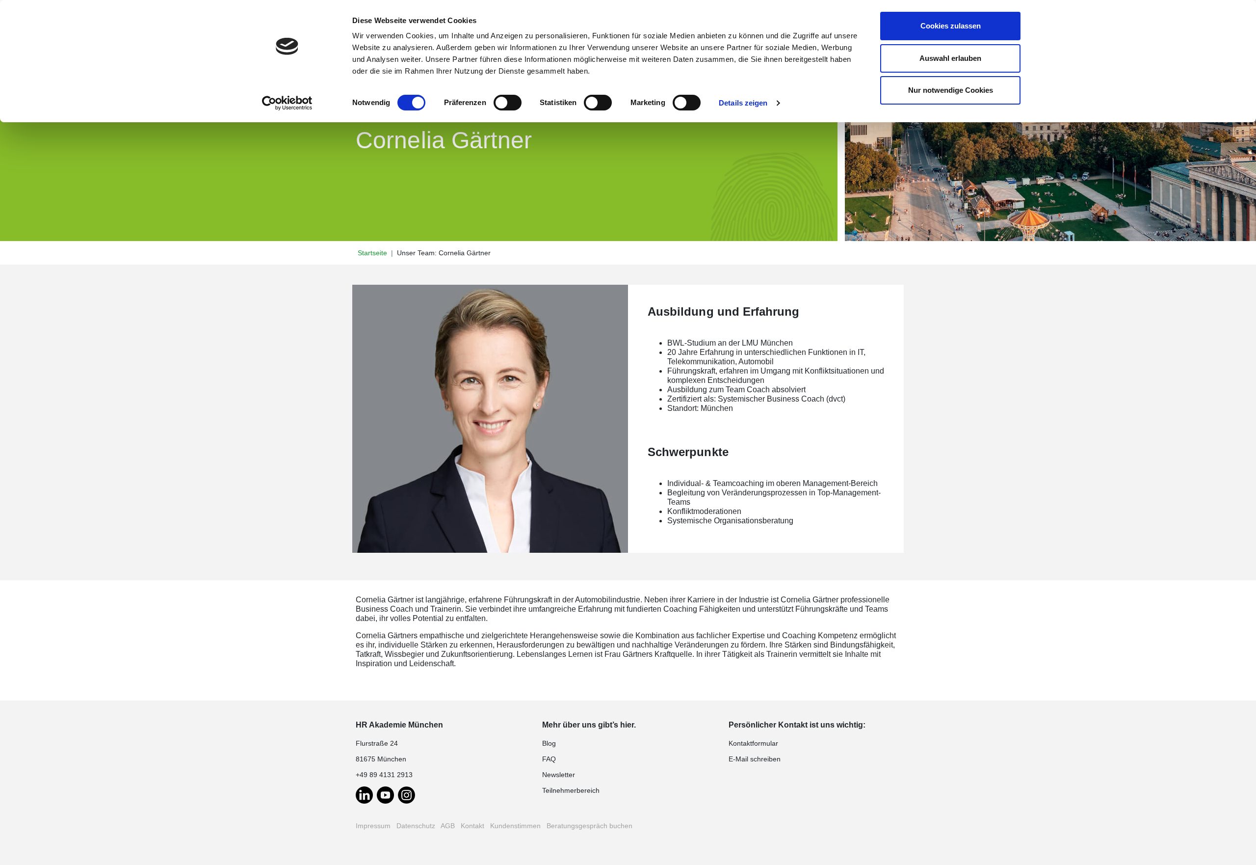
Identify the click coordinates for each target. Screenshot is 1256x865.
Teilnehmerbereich (571, 790)
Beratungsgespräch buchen (589, 826)
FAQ (549, 759)
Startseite (372, 253)
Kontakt (472, 826)
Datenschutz (415, 826)
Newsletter (558, 775)
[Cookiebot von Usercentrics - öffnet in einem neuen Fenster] (287, 103)
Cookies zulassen (950, 26)
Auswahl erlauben (950, 58)
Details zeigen (743, 103)
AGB (448, 826)
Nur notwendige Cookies (950, 90)
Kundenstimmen (515, 826)
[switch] (508, 102)
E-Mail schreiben (755, 759)
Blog (549, 743)
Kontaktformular (753, 743)
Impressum (373, 826)
